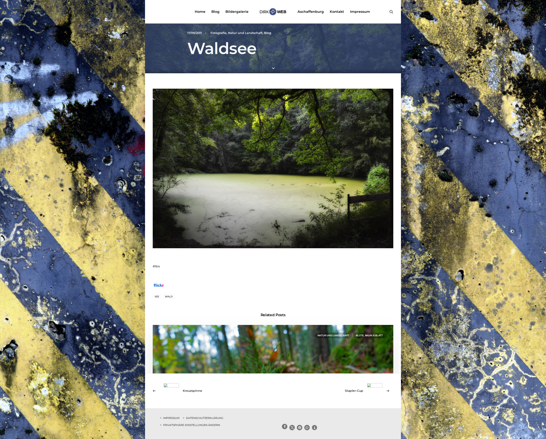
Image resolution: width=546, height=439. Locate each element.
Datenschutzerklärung (204, 418)
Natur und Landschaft (245, 33)
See (157, 296)
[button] (391, 11)
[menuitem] (200, 11)
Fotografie (219, 33)
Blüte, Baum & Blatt (369, 335)
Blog (215, 12)
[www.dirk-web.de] (273, 12)
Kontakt (337, 12)
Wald (169, 296)
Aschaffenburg (311, 12)
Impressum (360, 12)
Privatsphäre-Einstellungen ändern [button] (191, 425)
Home (200, 12)
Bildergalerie (236, 12)
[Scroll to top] (537, 431)
